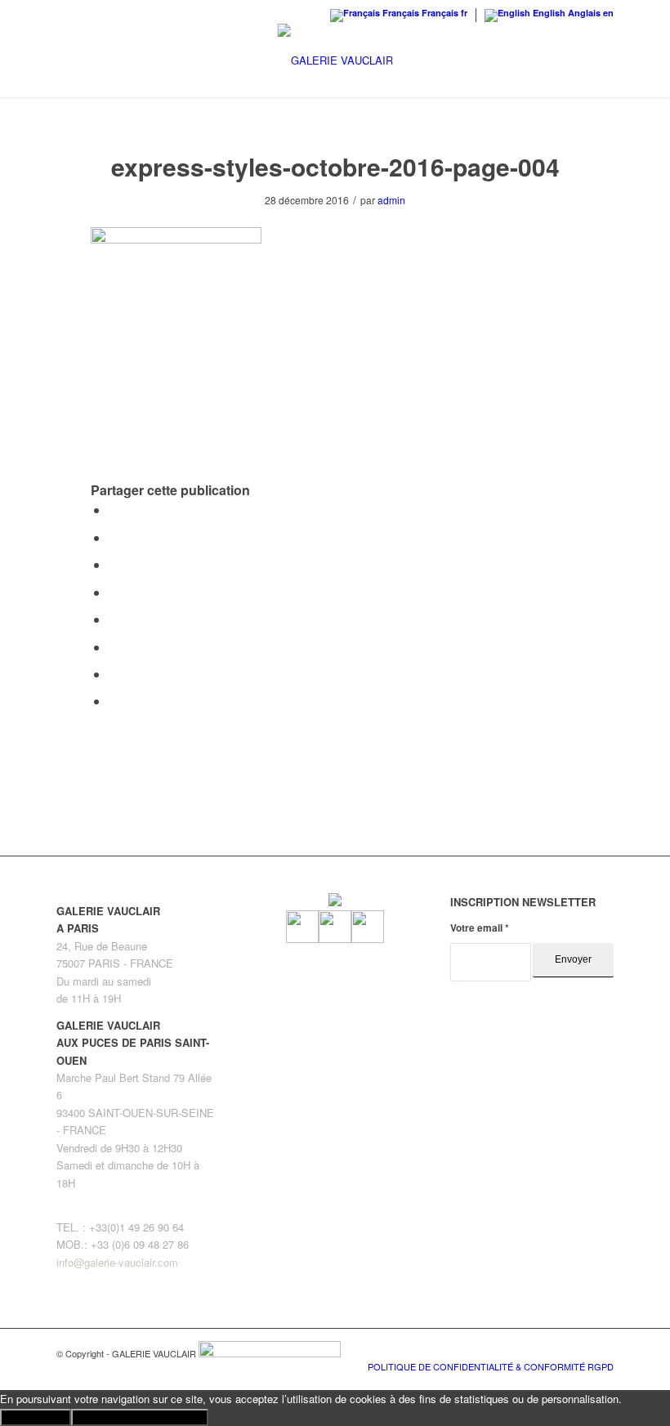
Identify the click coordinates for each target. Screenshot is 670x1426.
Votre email (479, 928)
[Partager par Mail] (113, 700)
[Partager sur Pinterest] (113, 564)
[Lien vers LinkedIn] (601, 1349)
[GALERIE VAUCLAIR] (335, 60)
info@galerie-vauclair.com (117, 1262)
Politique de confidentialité (140, 1417)
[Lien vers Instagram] (577, 1349)
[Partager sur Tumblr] (113, 619)
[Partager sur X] (113, 537)
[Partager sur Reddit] (113, 673)
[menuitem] (487, 1366)
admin (391, 200)
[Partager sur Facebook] (113, 509)
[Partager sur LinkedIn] (113, 592)
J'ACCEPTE (36, 1417)
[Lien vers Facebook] (552, 1349)
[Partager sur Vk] (113, 646)
